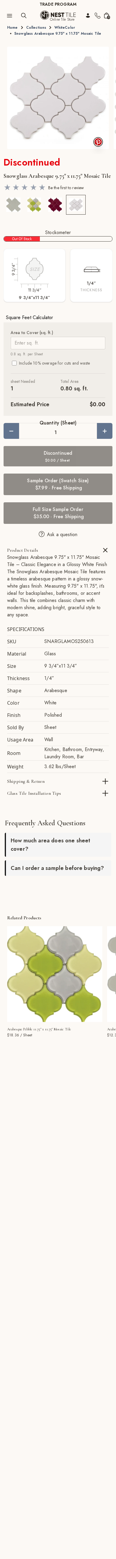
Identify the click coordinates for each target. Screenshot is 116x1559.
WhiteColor (64, 27)
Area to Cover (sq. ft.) (32, 333)
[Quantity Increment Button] (104, 431)
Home (12, 27)
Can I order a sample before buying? (57, 868)
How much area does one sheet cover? (50, 845)
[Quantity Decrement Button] (11, 431)
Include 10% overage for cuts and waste (54, 363)
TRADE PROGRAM (58, 4)
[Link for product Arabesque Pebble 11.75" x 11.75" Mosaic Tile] (54, 974)
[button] (58, 98)
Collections (36, 27)
